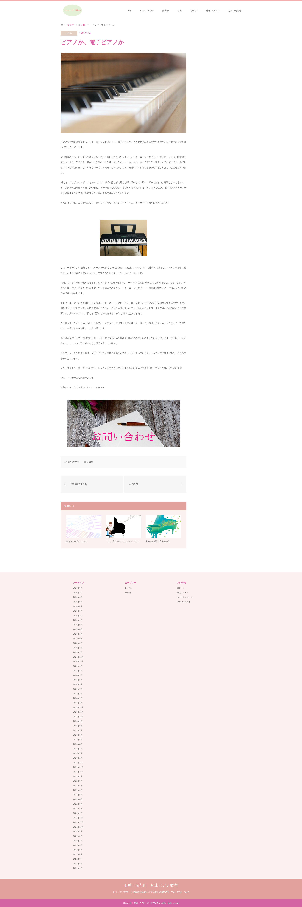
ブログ (194, 10)
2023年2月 (77, 753)
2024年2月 (77, 698)
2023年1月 (77, 758)
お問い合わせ (234, 10)
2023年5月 (77, 740)
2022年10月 (78, 772)
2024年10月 (78, 661)
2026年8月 (77, 588)
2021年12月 (78, 818)
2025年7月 (77, 634)
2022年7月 (77, 785)
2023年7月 (77, 730)
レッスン (129, 588)
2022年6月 (77, 790)
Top (129, 10)
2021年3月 (77, 859)
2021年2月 (77, 864)
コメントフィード (184, 597)
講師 (180, 10)
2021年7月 (77, 841)
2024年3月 (77, 694)
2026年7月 (77, 593)
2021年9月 (77, 831)
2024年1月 (77, 703)
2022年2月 (77, 808)
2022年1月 (77, 813)
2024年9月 (77, 666)
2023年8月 (77, 726)
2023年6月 (77, 735)
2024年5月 (77, 684)
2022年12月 (78, 763)
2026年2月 (77, 616)
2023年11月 (78, 712)
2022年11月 (78, 767)
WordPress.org (183, 602)
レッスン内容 (146, 10)
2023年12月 (78, 707)
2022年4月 (77, 799)
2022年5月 (77, 795)
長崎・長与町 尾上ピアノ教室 (151, 885)
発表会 (165, 10)
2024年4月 (77, 689)
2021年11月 (78, 822)
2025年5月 (77, 643)
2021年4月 (77, 854)
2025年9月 (77, 625)
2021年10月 (78, 827)
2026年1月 (77, 620)
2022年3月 (77, 804)
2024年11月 (78, 657)
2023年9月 (77, 721)
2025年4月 (77, 648)
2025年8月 (77, 629)
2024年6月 (77, 680)
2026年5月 (77, 602)
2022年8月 (77, 781)
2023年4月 (77, 744)
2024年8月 (77, 671)
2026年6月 (77, 597)
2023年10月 (78, 717)
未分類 (69, 33)
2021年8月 (77, 836)
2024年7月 (77, 675)
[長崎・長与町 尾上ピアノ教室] (72, 10)
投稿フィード (182, 593)
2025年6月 (77, 638)
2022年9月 (77, 776)
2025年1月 (77, 652)
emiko (76, 462)
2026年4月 (77, 606)
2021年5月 (77, 850)
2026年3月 (77, 611)
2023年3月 (77, 749)
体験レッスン (212, 10)
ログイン (181, 588)
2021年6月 (77, 845)
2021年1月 (77, 868)
